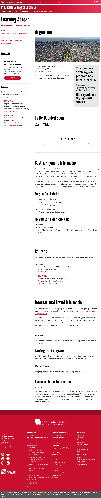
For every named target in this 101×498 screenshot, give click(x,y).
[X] (8, 458)
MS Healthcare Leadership (34, 459)
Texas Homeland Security (57, 492)
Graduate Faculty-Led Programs (12, 40)
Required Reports (39, 494)
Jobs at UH (55, 478)
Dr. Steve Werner (10, 111)
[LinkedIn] (8, 454)
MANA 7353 (8, 101)
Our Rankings (81, 447)
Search (98, 2)
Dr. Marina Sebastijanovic (14, 125)
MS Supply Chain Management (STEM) (37, 477)
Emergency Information (59, 473)
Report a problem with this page (39, 492)
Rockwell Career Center (59, 463)
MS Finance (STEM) (32, 455)
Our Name (80, 438)
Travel (75, 144)
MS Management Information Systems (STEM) (37, 465)
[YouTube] (2, 463)
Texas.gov (49, 492)
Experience (91, 144)
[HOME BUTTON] (2, 25)
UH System (55, 471)
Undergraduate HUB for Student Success (61, 449)
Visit (55, 2)
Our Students (81, 442)
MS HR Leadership (31, 462)
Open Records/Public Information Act (16, 494)
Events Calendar (38, 2)
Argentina (19, 25)
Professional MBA (31, 446)
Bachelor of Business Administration (37, 438)
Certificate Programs (58, 438)
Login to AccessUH (62, 2)
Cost (43, 144)
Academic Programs (12, 11)
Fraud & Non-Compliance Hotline (83, 492)
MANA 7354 (8, 115)
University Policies (5, 496)
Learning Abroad (57, 454)
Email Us (12, 78)
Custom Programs (57, 440)
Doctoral (29, 486)
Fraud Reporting (71, 492)
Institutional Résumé (29, 494)
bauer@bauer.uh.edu (7, 447)
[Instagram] (2, 458)
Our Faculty (80, 440)
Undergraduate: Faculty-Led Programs (14, 34)
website (48, 71)
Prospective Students (32, 435)
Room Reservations (82, 464)
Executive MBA (30, 448)
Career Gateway (56, 465)
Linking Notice (94, 492)
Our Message (81, 435)
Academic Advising (31, 440)
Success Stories (56, 457)
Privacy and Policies (57, 475)
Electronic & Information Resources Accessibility (54, 494)
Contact (50, 2)
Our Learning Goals (82, 444)
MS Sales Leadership (32, 475)
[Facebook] (2, 454)
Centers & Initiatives (37, 11)
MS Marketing (30, 471)
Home (3, 30)
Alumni (79, 451)
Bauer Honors (56, 452)
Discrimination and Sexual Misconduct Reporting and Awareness (78, 494)
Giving (45, 2)
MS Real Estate (30, 473)
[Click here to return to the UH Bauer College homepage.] (50, 422)
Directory (79, 457)
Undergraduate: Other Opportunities (14, 37)
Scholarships (6, 43)
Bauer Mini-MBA (56, 435)
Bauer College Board (83, 449)
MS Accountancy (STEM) (33, 450)
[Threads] (8, 463)
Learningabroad (9, 25)
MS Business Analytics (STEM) (35, 453)
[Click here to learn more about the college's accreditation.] (8, 471)
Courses (59, 144)
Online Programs (31, 480)
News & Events (48, 11)
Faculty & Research (25, 11)
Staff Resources (81, 462)
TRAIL (65, 492)
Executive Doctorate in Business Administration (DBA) (35, 483)
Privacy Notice (4, 494)
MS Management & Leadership (35, 468)
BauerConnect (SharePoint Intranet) (87, 459)
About (4, 11)
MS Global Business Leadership (35, 457)
